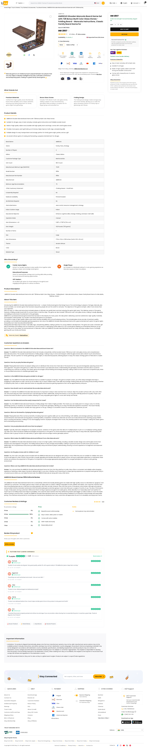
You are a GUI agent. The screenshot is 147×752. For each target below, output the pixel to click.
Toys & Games (16, 7)
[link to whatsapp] (24, 55)
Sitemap (6, 706)
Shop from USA (8, 741)
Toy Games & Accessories (28, 7)
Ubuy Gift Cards (33, 712)
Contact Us (7, 698)
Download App (32, 695)
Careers (30, 715)
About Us (7, 695)
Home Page (7, 7)
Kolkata (100, 703)
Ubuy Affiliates (32, 721)
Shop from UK (19, 741)
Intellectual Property (10, 703)
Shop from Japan (30, 741)
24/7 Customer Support (131, 696)
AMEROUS (61, 14)
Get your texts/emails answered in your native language (133, 701)
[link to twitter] (34, 55)
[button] (113, 3)
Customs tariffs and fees (12, 712)
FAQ (29, 706)
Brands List (31, 698)
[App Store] (126, 722)
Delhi (99, 698)
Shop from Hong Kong (44, 741)
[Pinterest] (130, 745)
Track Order (8, 709)
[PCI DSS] (8, 732)
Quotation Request (10, 701)
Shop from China (69, 741)
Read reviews (97, 556)
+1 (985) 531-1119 (128, 714)
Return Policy (32, 703)
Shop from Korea (57, 741)
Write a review (9, 544)
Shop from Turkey (82, 741)
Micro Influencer (9, 718)
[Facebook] (118, 745)
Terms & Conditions (60, 745)
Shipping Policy (8, 715)
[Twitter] (127, 745)
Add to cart (124, 29)
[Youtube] (124, 745)
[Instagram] (120, 745)
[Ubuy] (4, 3)
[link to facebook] (29, 55)
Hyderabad (101, 709)
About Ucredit (32, 709)
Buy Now (99, 74)
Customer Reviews (33, 701)
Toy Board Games (41, 7)
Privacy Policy (72, 745)
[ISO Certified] (21, 732)
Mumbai (100, 695)
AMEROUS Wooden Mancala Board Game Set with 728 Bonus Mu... (65, 7)
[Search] (103, 3)
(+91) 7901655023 (128, 709)
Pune (99, 715)
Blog (29, 718)
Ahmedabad (102, 712)
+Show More (55, 718)
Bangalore (101, 701)
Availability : (62, 37)
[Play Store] (137, 722)
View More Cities (103, 718)
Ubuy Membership (9, 721)
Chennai (100, 706)
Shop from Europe (94, 741)
